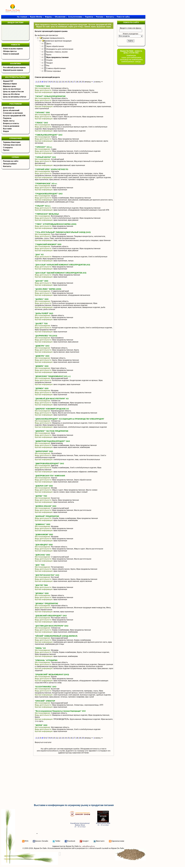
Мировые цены (9, 86)
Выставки (7, 129)
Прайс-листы (8, 121)
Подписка (7, 118)
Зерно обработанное (55, 46)
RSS (26, 841)
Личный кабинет (10, 164)
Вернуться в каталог (43, 742)
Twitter (57, 841)
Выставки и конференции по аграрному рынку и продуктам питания (74, 805)
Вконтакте (100, 841)
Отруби (49, 60)
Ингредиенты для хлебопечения (59, 49)
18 (77, 82)
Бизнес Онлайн (41, 841)
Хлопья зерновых (53, 71)
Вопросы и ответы (11, 123)
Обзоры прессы (10, 51)
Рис (47, 66)
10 (54, 82)
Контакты (7, 166)
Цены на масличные (12, 89)
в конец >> (98, 82)
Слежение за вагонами (13, 113)
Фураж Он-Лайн (40, 848)
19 (80, 82)
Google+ (85, 841)
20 (83, 82)
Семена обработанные (56, 68)
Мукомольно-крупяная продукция (58, 41)
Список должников (11, 126)
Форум (6, 131)
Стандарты (8, 148)
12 (60, 82)
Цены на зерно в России (13, 92)
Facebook (71, 841)
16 (71, 82)
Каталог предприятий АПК (14, 116)
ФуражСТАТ (8, 81)
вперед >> (89, 82)
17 (74, 82)
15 (68, 82)
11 (57, 82)
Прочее (6, 150)
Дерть (48, 44)
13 (63, 82)
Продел (49, 63)
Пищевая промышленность (53, 38)
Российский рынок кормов (14, 68)
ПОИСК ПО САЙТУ (131, 22)
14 (65, 82)
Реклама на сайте (10, 161)
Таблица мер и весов (12, 145)
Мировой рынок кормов (13, 70)
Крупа (48, 55)
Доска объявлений (11, 110)
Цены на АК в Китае (11, 94)
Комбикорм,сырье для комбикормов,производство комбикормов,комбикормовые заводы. (131, 58)
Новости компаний (11, 54)
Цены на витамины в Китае (14, 97)
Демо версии (8, 108)
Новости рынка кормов (13, 49)
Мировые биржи (10, 84)
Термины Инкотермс (12, 142)
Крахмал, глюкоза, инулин (57, 52)
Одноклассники (118, 841)
